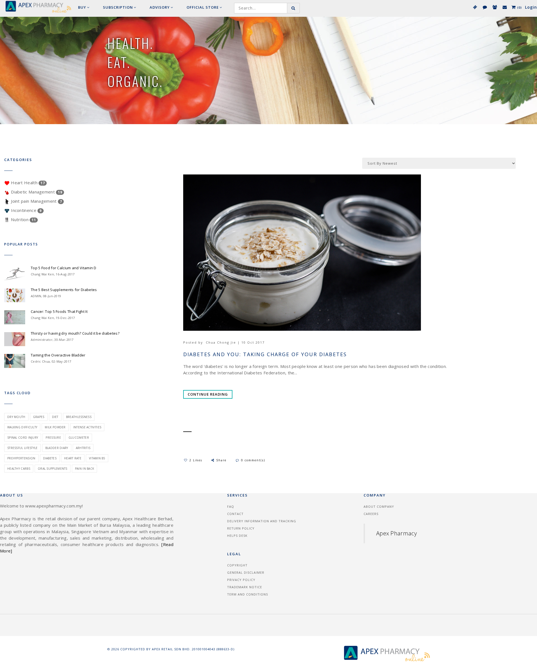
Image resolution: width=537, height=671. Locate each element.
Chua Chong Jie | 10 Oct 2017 (235, 342)
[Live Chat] (484, 7)
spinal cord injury (22, 438)
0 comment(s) (253, 460)
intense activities (87, 427)
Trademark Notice (244, 587)
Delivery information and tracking (261, 521)
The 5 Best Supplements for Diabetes (64, 289)
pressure (53, 438)
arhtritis (83, 448)
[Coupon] (474, 7)
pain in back (84, 469)
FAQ (230, 506)
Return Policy (241, 528)
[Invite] (494, 7)
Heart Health (27, 182)
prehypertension (21, 458)
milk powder (55, 427)
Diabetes (49, 458)
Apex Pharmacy (396, 533)
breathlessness (78, 417)
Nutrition (23, 219)
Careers (371, 514)
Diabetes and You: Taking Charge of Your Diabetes (265, 354)
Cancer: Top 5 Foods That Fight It (59, 311)
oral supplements (52, 469)
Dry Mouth (16, 417)
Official (203, 7)
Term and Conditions (247, 594)
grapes (38, 417)
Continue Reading (208, 394)
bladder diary (56, 448)
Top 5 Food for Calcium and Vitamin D (63, 268)
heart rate (72, 458)
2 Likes (195, 460)
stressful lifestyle (22, 448)
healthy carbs (18, 469)
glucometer (79, 438)
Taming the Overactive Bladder (58, 355)
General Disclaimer (245, 572)
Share (222, 460)
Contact (235, 514)
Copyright (237, 565)
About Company (379, 506)
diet (55, 417)
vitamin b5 (97, 458)
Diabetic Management (36, 192)
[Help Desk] (504, 7)
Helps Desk (237, 535)
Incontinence (26, 210)
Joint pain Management (36, 201)
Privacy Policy (241, 580)
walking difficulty (22, 427)
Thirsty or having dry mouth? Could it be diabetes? (75, 333)
